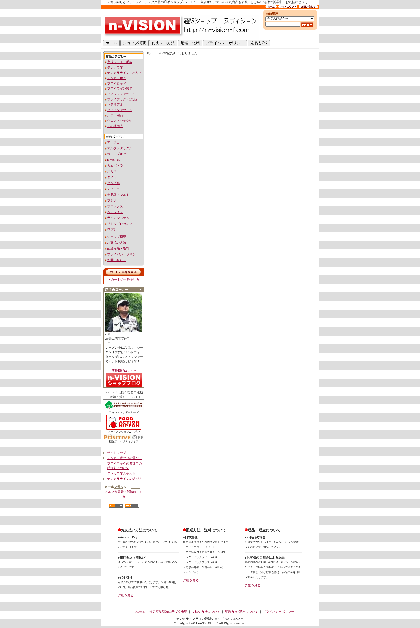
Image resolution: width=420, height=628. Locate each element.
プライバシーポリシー (123, 254)
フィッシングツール (121, 94)
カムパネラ (115, 165)
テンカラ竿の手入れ (121, 473)
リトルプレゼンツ (119, 223)
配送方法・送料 (118, 248)
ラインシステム (118, 218)
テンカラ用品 (116, 78)
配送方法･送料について (241, 611)
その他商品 (115, 126)
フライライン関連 (119, 88)
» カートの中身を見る (123, 279)
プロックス (115, 206)
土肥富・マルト (118, 195)
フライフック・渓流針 (123, 99)
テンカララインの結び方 (124, 479)
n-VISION (113, 160)
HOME (140, 611)
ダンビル (113, 183)
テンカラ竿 (115, 67)
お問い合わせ (116, 260)
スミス (112, 171)
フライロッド (116, 83)
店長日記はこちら (124, 370)
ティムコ (113, 189)
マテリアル (115, 104)
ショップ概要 (116, 237)
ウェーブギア (116, 154)
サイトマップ (116, 453)
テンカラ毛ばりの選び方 (124, 458)
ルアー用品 (115, 115)
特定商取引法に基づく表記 (168, 611)
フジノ (112, 200)
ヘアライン (115, 212)
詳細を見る (126, 595)
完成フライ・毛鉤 (119, 62)
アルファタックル (119, 148)
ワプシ (112, 229)
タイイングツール (119, 110)
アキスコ (113, 142)
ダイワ (112, 177)
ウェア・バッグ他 (119, 120)
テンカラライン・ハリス (124, 73)
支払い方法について (206, 611)
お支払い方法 (116, 242)
